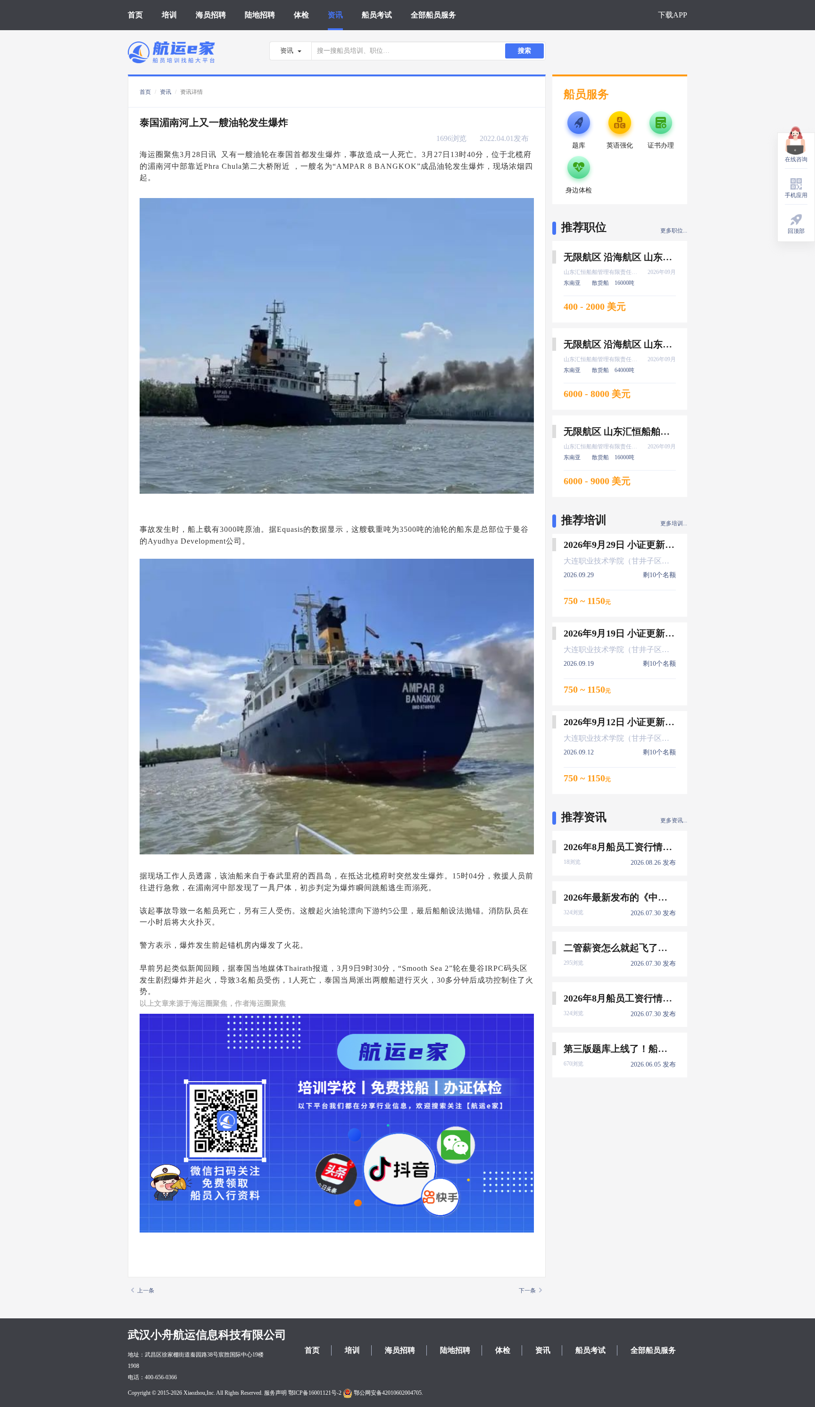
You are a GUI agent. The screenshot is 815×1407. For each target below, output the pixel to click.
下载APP (672, 15)
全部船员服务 (433, 15)
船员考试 (377, 15)
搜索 (524, 50)
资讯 (335, 15)
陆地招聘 (260, 15)
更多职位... (673, 230)
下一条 (527, 1290)
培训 (169, 15)
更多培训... (673, 523)
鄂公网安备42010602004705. (387, 1393)
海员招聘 (211, 15)
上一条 (145, 1290)
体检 (301, 15)
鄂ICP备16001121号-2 (314, 1393)
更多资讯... (673, 820)
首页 (135, 15)
